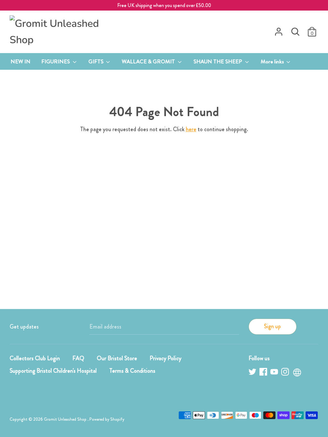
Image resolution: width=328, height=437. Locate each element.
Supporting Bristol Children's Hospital (53, 371)
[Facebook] (263, 373)
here (191, 129)
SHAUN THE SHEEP (218, 61)
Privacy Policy (165, 358)
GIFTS (96, 61)
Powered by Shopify (106, 419)
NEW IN (20, 61)
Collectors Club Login (35, 358)
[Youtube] (274, 373)
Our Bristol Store (117, 358)
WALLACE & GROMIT (149, 61)
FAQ (78, 358)
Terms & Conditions (132, 371)
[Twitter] (253, 373)
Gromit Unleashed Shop (65, 419)
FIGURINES (56, 61)
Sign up (272, 326)
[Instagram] (285, 373)
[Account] (278, 30)
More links (273, 61)
